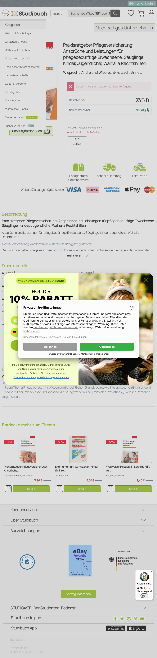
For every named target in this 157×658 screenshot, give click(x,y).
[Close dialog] (146, 280)
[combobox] (17, 332)
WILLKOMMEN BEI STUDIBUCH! (41, 281)
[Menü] (151, 572)
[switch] (144, 595)
